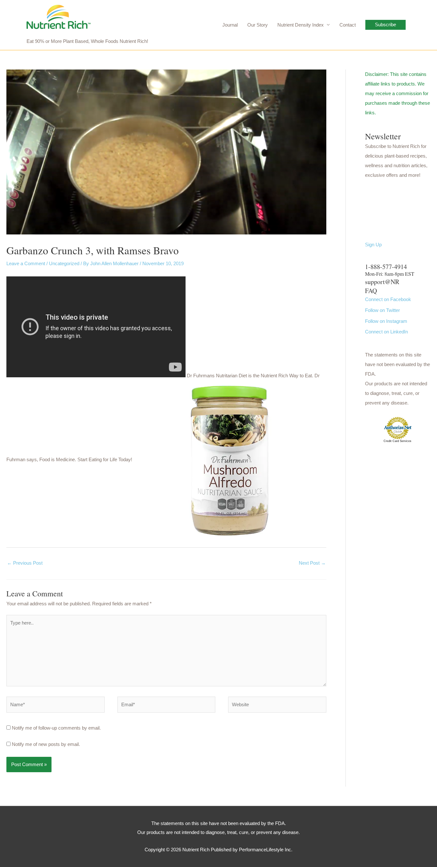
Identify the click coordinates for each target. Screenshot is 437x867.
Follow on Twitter (382, 310)
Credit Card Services (397, 441)
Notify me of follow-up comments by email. (56, 728)
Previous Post (25, 563)
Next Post (312, 563)
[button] (385, 25)
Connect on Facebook (388, 299)
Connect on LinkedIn (386, 331)
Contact (347, 25)
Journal (230, 25)
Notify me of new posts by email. (46, 744)
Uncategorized (64, 263)
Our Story (257, 25)
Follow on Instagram (386, 321)
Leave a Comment (25, 263)
